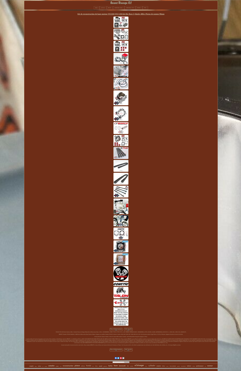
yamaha (51, 366)
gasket (178, 366)
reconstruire (183, 366)
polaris (105, 366)
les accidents (173, 366)
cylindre (151, 365)
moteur (210, 366)
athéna (39, 366)
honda (88, 365)
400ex (163, 366)
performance (199, 366)
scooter (57, 366)
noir (61, 366)
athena (83, 366)
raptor (167, 366)
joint (205, 366)
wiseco (189, 366)
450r (42, 366)
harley (110, 366)
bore (116, 365)
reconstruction (68, 366)
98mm (36, 366)
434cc (96, 366)
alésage (139, 365)
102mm (193, 366)
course (158, 366)
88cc (93, 366)
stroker (131, 366)
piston (77, 365)
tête (128, 366)
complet (31, 366)
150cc (146, 366)
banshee (46, 366)
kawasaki (122, 366)
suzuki (100, 366)
